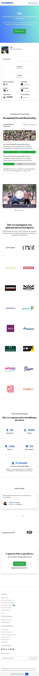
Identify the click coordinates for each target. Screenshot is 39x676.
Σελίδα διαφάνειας (6, 610)
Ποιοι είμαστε (5, 629)
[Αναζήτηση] (29, 3)
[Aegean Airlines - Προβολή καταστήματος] (10, 308)
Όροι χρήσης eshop (18, 670)
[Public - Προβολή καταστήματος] (28, 389)
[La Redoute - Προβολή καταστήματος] (10, 389)
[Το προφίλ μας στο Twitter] (4, 649)
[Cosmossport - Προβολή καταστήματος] (10, 288)
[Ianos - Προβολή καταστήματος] (10, 268)
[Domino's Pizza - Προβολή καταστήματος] (28, 328)
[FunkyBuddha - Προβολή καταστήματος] (28, 288)
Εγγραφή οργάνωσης (6, 620)
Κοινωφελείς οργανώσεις (7, 600)
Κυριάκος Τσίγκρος (14, 502)
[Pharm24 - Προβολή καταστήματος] (28, 308)
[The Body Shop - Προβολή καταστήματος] (10, 348)
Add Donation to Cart (8, 605)
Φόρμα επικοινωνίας (6, 632)
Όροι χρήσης (10, 670)
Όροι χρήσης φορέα (27, 670)
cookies (22, 674)
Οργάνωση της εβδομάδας (8, 634)
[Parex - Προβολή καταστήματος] (28, 369)
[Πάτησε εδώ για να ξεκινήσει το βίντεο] (19, 196)
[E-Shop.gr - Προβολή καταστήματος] (28, 348)
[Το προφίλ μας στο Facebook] (2, 649)
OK (26, 674)
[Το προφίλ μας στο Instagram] (7, 649)
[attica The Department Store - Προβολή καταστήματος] (10, 328)
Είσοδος (34, 3)
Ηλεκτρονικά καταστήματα (8, 602)
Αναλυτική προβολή (30, 124)
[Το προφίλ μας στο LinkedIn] (11, 649)
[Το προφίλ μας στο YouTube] (13, 649)
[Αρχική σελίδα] (7, 2)
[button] (16, 516)
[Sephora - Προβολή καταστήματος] (10, 247)
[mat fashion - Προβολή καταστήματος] (28, 247)
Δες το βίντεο (20, 210)
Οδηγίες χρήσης (5, 639)
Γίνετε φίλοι (19, 31)
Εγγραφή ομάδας (5, 622)
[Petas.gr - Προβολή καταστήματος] (10, 369)
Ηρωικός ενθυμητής (6, 607)
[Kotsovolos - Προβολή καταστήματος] (28, 268)
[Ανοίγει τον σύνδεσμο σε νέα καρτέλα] (9, 532)
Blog (2, 612)
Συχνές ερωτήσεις (6, 637)
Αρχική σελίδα (5, 597)
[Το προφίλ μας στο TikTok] (9, 649)
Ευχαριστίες (4, 642)
